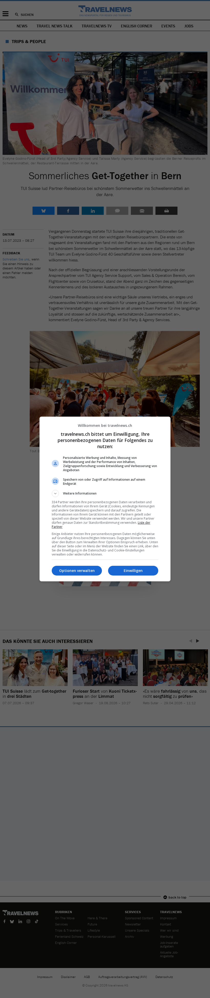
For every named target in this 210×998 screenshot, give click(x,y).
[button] (105, 493)
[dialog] (105, 499)
